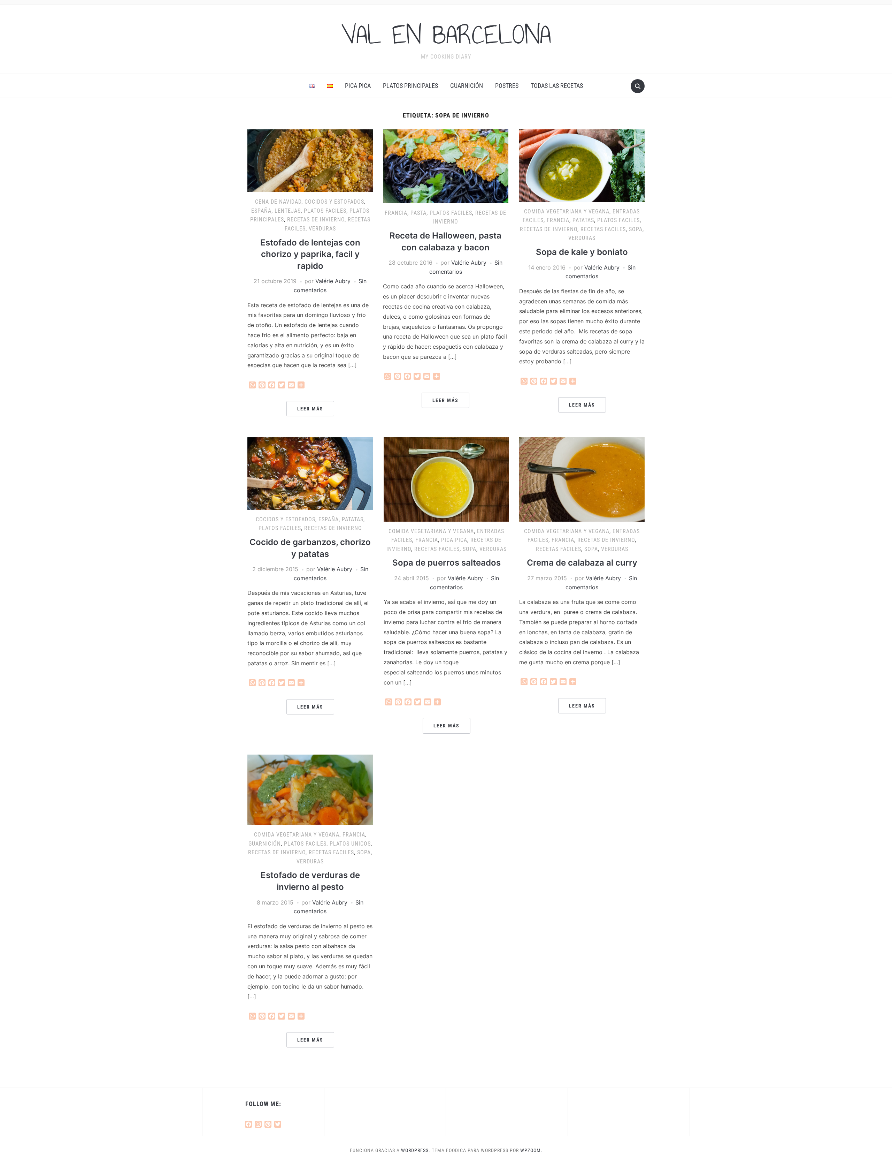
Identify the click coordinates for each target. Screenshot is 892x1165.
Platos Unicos (350, 843)
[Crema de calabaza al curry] (582, 478)
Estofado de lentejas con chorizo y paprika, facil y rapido (310, 254)
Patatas (583, 220)
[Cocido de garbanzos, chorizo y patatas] (310, 472)
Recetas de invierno (316, 219)
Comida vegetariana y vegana (566, 211)
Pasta (418, 213)
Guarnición (466, 85)
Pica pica (358, 85)
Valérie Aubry (333, 281)
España (261, 210)
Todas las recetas (557, 85)
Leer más (310, 408)
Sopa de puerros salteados (446, 563)
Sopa (636, 229)
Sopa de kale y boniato (582, 252)
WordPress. (415, 1150)
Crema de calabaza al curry (582, 563)
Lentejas (288, 210)
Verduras (322, 228)
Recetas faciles (603, 229)
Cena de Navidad (278, 201)
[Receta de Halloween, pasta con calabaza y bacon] (445, 165)
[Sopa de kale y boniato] (582, 164)
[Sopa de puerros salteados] (446, 478)
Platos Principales (410, 85)
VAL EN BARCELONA (446, 34)
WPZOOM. (531, 1150)
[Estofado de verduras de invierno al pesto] (310, 789)
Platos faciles (325, 210)
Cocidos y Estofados (334, 201)
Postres (506, 85)
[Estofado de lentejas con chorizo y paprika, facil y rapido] (310, 160)
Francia (396, 213)
